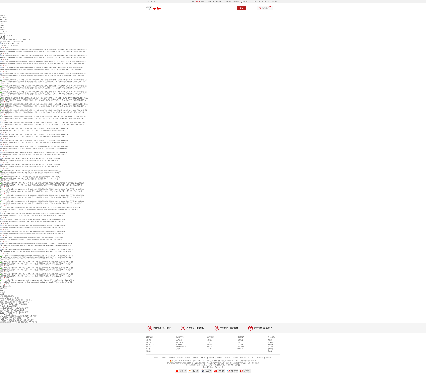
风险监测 (235, 358)
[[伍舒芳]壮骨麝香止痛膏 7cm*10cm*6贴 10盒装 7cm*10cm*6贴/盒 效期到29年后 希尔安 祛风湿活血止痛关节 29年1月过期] (37, 280)
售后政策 (240, 340)
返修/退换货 (240, 346)
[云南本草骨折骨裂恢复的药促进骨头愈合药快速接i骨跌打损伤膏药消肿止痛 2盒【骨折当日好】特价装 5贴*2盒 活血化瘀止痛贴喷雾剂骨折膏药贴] (43, 92)
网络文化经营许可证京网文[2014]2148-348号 (220, 363)
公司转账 (209, 349)
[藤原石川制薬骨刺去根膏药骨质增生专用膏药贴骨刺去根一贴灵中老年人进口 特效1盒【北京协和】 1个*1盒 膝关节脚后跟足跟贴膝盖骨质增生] (43, 122)
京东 (161, 9)
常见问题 (148, 346)
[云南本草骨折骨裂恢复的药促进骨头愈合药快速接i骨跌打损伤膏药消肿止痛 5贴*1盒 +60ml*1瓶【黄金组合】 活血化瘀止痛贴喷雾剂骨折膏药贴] (43, 73)
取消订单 (240, 349)
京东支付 (215, 367)
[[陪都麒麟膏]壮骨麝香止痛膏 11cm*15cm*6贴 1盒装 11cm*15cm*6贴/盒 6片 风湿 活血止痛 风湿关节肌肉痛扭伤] (34, 128)
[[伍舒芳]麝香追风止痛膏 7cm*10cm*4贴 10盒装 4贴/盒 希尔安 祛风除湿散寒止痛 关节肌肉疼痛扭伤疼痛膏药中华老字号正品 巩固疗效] (40, 207)
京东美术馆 (3, 31)
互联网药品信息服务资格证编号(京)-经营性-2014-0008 (221, 361)
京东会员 (228, 1)
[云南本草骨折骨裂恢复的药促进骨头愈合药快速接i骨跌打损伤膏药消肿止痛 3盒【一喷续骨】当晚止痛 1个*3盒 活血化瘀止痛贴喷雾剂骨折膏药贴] (43, 55)
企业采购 (236, 1)
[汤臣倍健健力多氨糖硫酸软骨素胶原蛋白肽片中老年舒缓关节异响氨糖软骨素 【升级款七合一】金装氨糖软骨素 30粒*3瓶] (36, 256)
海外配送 (179, 349)
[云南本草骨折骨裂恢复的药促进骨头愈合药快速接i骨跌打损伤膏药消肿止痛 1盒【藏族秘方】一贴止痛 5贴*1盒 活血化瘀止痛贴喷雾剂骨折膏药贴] (43, 79)
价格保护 (240, 342)
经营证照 (237, 365)
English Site (259, 358)
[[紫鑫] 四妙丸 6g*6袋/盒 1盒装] (9, 43)
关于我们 (156, 358)
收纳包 (2, 25)
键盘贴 (2, 27)
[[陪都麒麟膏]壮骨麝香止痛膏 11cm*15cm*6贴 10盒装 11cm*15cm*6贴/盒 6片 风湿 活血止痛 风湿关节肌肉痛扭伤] (34, 146)
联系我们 (164, 358)
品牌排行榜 (3, 19)
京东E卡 (270, 346)
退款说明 (240, 344)
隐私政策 (243, 358)
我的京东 (218, 1)
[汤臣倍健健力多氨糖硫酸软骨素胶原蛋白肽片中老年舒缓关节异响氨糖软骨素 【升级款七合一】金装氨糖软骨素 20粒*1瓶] (36, 243)
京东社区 (227, 358)
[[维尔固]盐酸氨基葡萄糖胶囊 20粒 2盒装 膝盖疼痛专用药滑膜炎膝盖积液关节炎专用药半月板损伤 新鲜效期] (32, 219)
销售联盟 (219, 358)
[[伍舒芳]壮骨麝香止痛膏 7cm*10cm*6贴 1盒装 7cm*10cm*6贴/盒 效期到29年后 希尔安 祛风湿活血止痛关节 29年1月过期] (36, 262)
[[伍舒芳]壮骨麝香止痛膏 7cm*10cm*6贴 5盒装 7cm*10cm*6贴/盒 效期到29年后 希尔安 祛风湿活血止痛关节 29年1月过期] (36, 274)
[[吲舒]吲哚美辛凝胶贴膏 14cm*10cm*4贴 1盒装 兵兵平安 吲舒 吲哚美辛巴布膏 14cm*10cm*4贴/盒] (30, 158)
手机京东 (245, 1)
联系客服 (148, 351)
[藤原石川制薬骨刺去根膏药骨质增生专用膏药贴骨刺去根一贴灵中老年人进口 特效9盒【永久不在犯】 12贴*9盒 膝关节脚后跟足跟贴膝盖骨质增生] (44, 98)
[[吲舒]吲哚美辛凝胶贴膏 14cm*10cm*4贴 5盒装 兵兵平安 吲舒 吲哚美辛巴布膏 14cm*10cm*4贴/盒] (30, 165)
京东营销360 (11, 322)
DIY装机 (270, 342)
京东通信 (270, 349)
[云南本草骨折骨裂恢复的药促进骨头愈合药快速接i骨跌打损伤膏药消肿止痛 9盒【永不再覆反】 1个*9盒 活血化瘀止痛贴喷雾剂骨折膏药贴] (41, 67)
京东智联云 (3, 322)
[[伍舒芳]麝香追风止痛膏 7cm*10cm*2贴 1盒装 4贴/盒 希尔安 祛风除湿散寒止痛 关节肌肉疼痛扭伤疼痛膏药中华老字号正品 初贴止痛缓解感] (42, 183)
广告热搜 (17, 322)
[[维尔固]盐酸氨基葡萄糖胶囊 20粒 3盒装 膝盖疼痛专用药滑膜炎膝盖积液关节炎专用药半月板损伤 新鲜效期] (32, 225)
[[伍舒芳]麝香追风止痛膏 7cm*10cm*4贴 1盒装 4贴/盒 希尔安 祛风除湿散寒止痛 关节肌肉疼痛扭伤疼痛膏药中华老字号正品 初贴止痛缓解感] (42, 201)
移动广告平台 (25, 322)
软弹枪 (6, 35)
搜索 (241, 8)
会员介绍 (148, 342)
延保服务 (270, 344)
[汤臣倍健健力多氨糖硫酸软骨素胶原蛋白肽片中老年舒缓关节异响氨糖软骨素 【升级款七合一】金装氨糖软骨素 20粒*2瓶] (36, 249)
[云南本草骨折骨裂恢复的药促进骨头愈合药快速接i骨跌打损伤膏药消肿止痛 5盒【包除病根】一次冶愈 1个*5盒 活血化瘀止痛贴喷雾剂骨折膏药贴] (43, 86)
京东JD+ (270, 351)
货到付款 (209, 340)
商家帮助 (187, 358)
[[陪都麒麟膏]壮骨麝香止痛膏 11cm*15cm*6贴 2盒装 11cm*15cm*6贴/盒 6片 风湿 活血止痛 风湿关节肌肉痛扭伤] (34, 134)
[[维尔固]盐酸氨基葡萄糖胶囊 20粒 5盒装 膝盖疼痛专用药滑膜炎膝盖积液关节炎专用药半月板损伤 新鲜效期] (32, 213)
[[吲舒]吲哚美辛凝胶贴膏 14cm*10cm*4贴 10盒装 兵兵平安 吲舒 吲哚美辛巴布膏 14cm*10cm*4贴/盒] (30, 171)
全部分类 (2, 15)
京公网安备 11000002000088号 (181, 361)
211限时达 (179, 342)
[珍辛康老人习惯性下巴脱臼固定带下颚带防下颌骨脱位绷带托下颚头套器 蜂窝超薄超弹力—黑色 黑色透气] (32, 237)
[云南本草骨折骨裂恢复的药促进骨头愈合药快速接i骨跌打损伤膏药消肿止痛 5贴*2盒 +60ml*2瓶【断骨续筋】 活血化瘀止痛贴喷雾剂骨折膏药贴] (43, 61)
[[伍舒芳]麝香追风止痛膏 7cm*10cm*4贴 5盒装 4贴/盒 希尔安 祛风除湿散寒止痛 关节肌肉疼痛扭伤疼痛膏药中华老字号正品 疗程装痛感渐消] (42, 195)
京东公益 (250, 358)
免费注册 (203, 1)
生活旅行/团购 (150, 344)
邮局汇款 (209, 346)
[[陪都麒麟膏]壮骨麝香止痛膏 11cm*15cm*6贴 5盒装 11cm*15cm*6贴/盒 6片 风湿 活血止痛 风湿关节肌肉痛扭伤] (34, 140)
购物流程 (148, 340)
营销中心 (195, 358)
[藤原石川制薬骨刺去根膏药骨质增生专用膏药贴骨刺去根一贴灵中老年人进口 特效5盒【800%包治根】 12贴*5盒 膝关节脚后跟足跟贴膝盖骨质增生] (44, 110)
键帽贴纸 (2, 29)
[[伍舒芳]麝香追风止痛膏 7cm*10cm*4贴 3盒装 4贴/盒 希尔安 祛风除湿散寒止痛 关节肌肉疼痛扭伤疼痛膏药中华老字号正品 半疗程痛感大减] (42, 189)
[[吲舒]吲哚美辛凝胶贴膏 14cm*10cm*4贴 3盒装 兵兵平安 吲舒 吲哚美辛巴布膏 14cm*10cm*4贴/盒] (30, 177)
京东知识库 (3, 17)
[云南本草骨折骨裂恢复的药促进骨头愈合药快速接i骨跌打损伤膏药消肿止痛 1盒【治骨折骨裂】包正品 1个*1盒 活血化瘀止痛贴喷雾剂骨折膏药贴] (43, 49)
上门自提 (179, 340)
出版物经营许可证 (199, 363)
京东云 (221, 367)
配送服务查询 (180, 344)
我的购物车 (265, 8)
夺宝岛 (270, 340)
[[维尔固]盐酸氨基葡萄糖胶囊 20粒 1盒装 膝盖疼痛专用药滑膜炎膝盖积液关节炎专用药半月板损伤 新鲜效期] (32, 231)
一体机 (2, 23)
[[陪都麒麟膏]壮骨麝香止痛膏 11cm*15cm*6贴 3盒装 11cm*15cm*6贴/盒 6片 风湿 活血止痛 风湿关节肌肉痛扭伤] (34, 152)
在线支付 (209, 342)
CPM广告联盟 (33, 322)
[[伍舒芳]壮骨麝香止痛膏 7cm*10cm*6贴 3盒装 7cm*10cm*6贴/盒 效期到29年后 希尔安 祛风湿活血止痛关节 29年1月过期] (36, 268)
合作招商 (180, 358)
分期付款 (209, 344)
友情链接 (211, 358)
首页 (1, 35)
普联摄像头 (3, 21)
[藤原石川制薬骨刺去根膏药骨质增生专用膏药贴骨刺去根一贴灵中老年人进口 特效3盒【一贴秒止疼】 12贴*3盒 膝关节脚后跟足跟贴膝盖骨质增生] (44, 104)
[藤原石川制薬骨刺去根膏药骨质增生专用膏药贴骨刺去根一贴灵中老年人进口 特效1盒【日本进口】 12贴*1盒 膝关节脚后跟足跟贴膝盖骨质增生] (43, 116)
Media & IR (269, 358)
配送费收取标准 (181, 346)
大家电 (148, 349)
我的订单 (211, 1)
